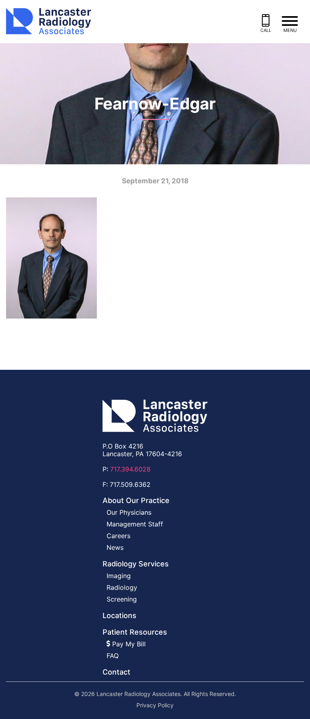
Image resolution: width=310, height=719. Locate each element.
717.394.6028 (130, 469)
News (115, 547)
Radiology (122, 587)
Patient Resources (135, 632)
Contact (116, 672)
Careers (118, 536)
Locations (119, 615)
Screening (122, 599)
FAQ (113, 656)
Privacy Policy (155, 705)
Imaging (119, 576)
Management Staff (135, 524)
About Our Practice (136, 500)
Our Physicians (129, 512)
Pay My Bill (128, 644)
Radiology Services (136, 564)
